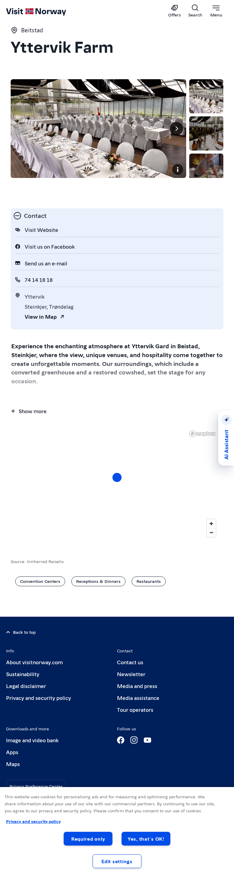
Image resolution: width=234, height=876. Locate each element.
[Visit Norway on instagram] (134, 740)
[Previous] (20, 128)
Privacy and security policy (38, 697)
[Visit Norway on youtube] (147, 740)
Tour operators (135, 709)
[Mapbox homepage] (202, 433)
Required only (88, 838)
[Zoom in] (211, 523)
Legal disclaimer (26, 685)
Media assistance (138, 697)
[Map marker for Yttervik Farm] (117, 477)
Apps (12, 751)
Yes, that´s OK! (146, 838)
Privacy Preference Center (36, 786)
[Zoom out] (211, 532)
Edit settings (116, 861)
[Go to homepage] (45, 11)
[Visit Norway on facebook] (120, 740)
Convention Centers (40, 581)
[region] (117, 831)
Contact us (130, 661)
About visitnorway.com (34, 661)
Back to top (24, 632)
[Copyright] (177, 169)
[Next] (176, 128)
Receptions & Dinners (98, 581)
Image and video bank (32, 739)
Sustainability (22, 673)
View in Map (41, 316)
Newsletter (131, 673)
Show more (33, 410)
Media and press (137, 685)
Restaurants (148, 581)
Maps (13, 763)
